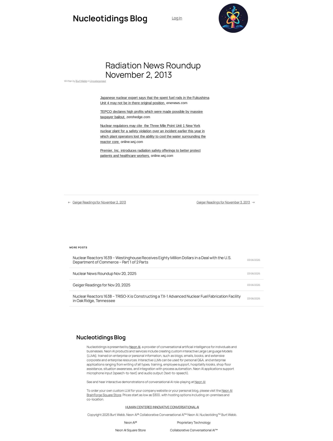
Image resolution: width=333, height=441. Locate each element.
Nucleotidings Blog (110, 18)
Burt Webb (81, 81)
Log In (177, 18)
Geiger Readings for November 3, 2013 (223, 202)
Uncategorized (98, 81)
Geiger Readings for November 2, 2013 (99, 202)
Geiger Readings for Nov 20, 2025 (101, 285)
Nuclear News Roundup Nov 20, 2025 (104, 273)
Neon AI (134, 347)
